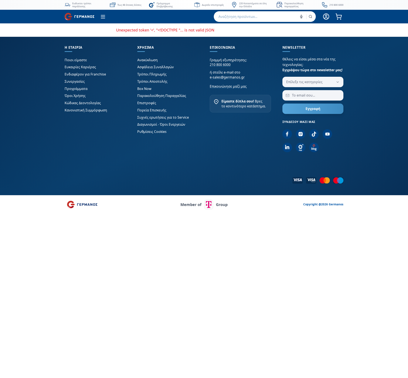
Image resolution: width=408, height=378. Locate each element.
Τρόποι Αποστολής (152, 81)
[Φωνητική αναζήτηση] (301, 16)
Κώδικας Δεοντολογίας (83, 103)
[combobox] (265, 16)
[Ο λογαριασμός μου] (326, 16)
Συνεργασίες (75, 81)
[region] (204, 5)
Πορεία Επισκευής (151, 110)
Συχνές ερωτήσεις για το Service (163, 117)
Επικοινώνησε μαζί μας (228, 86)
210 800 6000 (220, 64)
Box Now (144, 88)
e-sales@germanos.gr (227, 77)
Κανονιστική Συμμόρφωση (86, 110)
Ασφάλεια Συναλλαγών (155, 67)
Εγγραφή (313, 108)
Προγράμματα (76, 88)
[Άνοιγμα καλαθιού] (338, 16)
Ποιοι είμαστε (76, 60)
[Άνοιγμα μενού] (103, 16)
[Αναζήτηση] (310, 16)
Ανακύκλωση (147, 60)
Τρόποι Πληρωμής (152, 74)
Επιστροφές (146, 103)
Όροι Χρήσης (75, 95)
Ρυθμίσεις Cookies (152, 131)
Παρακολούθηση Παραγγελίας (161, 95)
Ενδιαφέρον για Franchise (85, 74)
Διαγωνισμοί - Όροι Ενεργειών (161, 124)
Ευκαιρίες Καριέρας (80, 67)
